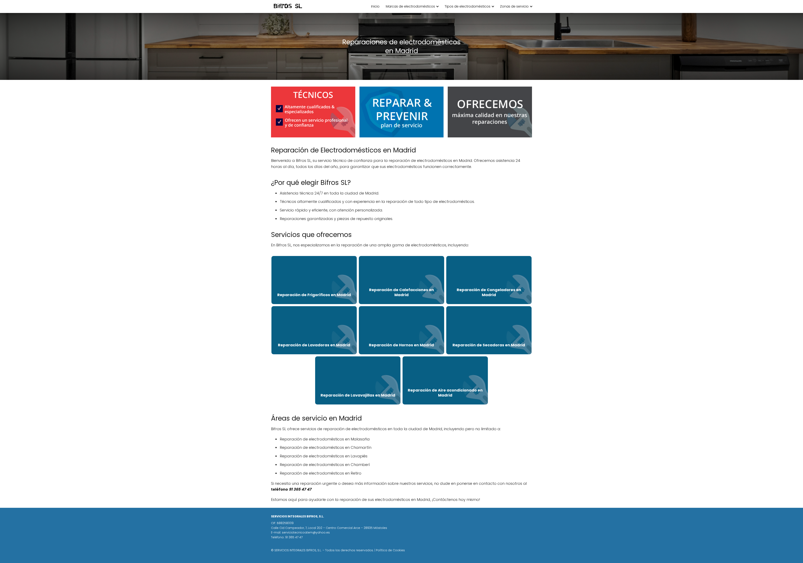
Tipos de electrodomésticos (467, 6)
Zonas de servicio (514, 6)
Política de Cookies (390, 550)
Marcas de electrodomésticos (410, 6)
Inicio (375, 6)
